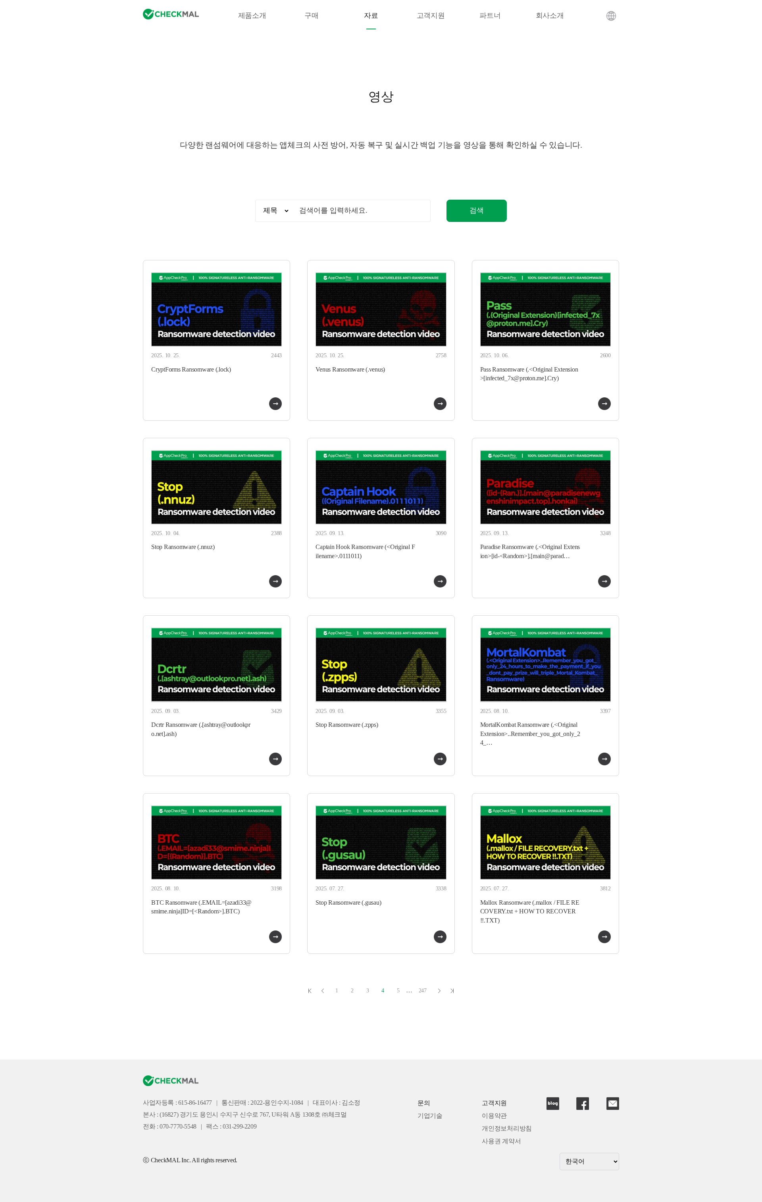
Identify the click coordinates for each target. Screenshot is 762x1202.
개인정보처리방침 (507, 1128)
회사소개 (550, 16)
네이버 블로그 (552, 1103)
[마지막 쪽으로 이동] (452, 991)
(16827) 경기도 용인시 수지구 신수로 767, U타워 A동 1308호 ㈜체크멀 (253, 1114)
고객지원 (431, 16)
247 (423, 991)
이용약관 (494, 1116)
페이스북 (582, 1103)
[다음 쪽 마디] (439, 991)
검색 (477, 211)
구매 (311, 16)
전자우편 (612, 1103)
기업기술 (430, 1116)
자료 (371, 16)
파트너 (489, 16)
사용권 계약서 (501, 1141)
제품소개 (252, 16)
